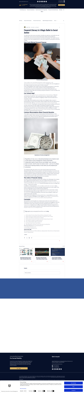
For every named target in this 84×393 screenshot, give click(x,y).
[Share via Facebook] (24, 237)
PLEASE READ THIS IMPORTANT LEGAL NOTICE (28, 377)
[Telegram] (42, 1)
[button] (22, 9)
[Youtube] (39, 1)
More (55, 20)
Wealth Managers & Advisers (47, 20)
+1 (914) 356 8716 (56, 365)
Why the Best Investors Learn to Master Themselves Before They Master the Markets (25, 258)
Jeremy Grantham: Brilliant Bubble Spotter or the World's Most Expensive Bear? (57, 258)
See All (64, 246)
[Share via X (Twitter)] (26, 237)
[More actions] (59, 27)
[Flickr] (46, 1)
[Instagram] (44, 1)
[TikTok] (41, 1)
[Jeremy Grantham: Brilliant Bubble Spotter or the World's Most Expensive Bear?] (58, 252)
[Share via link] (31, 237)
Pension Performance (27, 20)
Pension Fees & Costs (37, 20)
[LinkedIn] (37, 1)
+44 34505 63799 (56, 367)
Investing (25, 234)
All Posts (20, 20)
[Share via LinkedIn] (29, 237)
